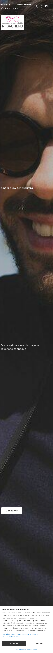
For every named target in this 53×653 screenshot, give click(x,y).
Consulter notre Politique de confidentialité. (20, 634)
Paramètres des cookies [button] (26, 649)
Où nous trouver (23, 4)
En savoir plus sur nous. (12, 637)
